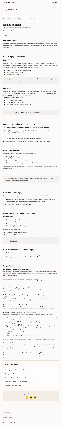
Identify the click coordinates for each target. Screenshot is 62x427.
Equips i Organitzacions (20, 18)
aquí (38, 112)
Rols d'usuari (13, 241)
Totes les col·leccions (8, 18)
